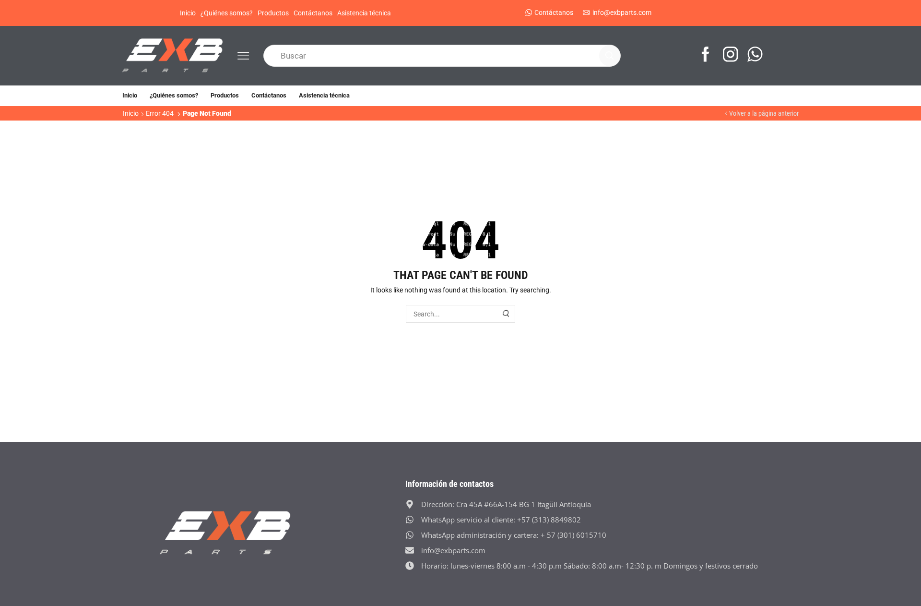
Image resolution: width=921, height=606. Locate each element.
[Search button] (609, 55)
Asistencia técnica (364, 13)
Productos (273, 13)
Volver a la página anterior (764, 113)
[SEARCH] (506, 314)
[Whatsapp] (755, 55)
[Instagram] (730, 55)
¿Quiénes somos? (227, 13)
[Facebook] (705, 55)
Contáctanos (313, 13)
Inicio (188, 13)
